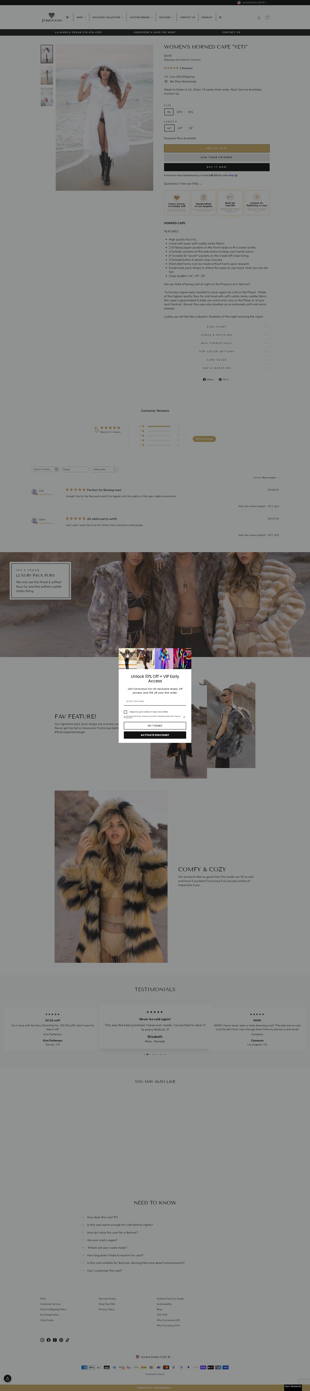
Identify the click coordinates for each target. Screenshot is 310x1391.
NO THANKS (155, 726)
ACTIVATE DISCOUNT (155, 735)
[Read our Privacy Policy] (184, 717)
